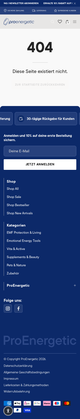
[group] (40, 3)
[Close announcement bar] (74, 3)
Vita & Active (16, 249)
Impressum (11, 378)
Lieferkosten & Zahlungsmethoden (26, 385)
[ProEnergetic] (15, 21)
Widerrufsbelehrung (17, 391)
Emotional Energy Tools (23, 240)
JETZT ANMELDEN (40, 164)
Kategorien (16, 225)
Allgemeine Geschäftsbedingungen (27, 372)
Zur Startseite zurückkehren (40, 84)
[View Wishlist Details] (60, 21)
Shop (11, 181)
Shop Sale (14, 197)
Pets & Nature (16, 265)
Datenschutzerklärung (18, 366)
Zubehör (13, 273)
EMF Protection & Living (24, 232)
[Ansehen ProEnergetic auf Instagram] (8, 308)
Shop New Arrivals (20, 213)
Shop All (13, 188)
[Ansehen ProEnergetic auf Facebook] (18, 308)
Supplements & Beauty (23, 257)
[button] (52, 21)
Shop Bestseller (18, 205)
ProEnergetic (18, 285)
